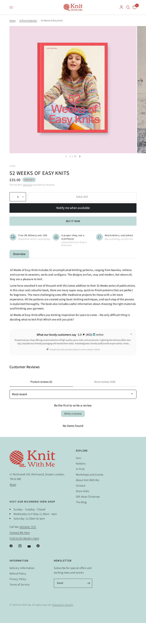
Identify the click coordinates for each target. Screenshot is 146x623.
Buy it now (73, 221)
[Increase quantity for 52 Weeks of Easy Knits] (23, 196)
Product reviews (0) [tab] (41, 381)
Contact (80, 485)
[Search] (128, 7)
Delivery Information (22, 568)
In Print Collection (28, 20)
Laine (13, 166)
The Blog (81, 502)
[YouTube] (32, 546)
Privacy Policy (18, 579)
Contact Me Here (20, 532)
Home (12, 20)
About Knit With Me (87, 480)
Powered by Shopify (62, 604)
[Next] (80, 156)
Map (12, 484)
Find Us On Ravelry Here (24, 538)
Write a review (73, 414)
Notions (80, 463)
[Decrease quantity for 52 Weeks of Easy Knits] (12, 196)
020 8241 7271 (28, 527)
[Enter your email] (88, 583)
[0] (133, 7)
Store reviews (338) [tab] (104, 381)
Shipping (27, 184)
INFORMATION (19, 560)
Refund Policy (18, 573)
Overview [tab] (19, 254)
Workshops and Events (89, 474)
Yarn (78, 458)
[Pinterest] (40, 546)
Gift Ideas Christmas (88, 496)
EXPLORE (82, 450)
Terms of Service (19, 584)
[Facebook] (14, 546)
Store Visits (82, 491)
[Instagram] (22, 546)
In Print (80, 469)
